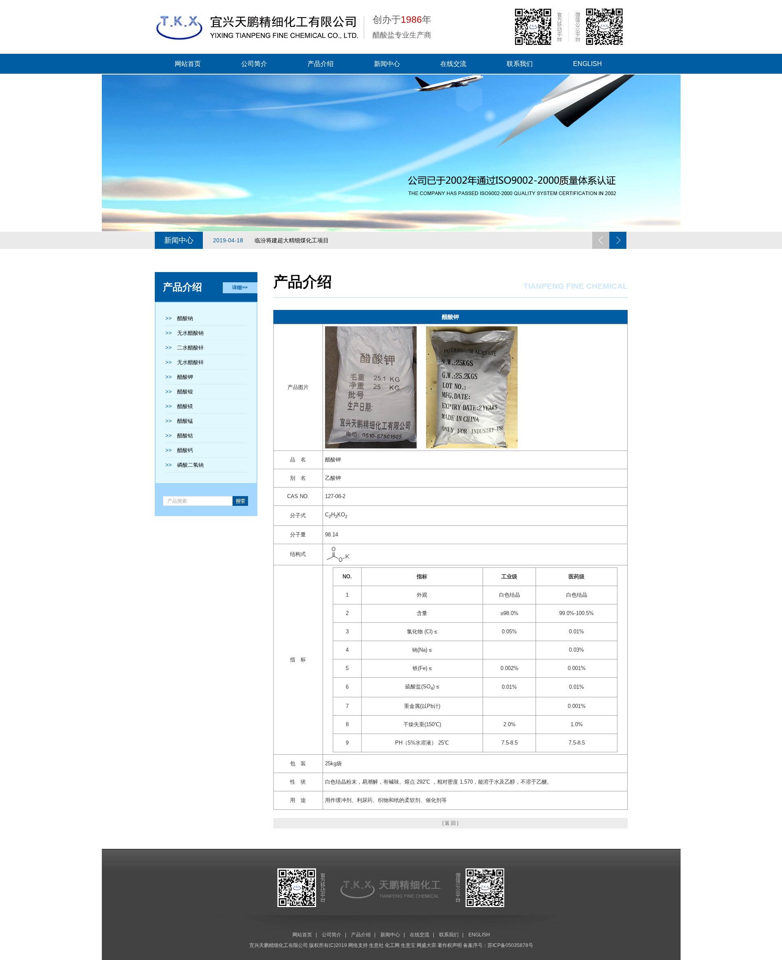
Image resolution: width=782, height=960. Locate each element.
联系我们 (520, 63)
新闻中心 (387, 63)
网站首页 (188, 63)
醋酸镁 (185, 406)
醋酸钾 (185, 377)
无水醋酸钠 (190, 333)
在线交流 (453, 63)
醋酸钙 (185, 450)
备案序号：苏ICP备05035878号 (498, 945)
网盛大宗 (426, 945)
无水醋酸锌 (190, 362)
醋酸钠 (185, 318)
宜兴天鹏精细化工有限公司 (278, 945)
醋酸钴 (185, 436)
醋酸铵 (185, 392)
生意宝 (408, 945)
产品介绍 (321, 63)
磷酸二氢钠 (190, 465)
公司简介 (254, 63)
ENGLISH (587, 63)
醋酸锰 (185, 421)
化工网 (392, 945)
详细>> (240, 287)
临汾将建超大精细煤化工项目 (271, 240)
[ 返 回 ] (450, 823)
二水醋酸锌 (190, 348)
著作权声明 (449, 945)
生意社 (376, 945)
